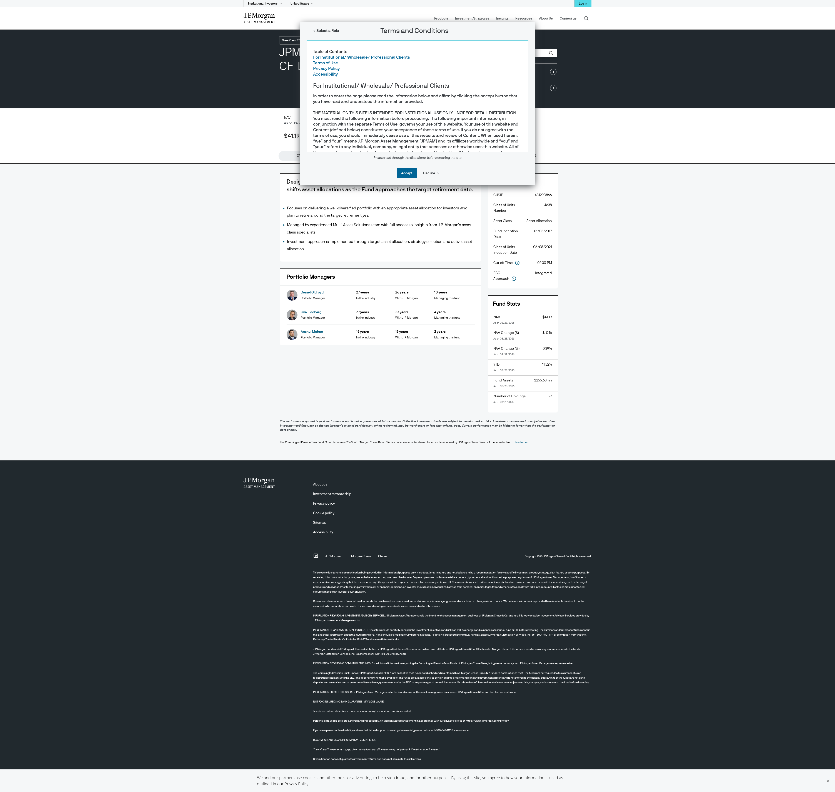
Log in (583, 3)
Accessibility (325, 74)
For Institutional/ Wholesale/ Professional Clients (361, 57)
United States (300, 3)
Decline (429, 173)
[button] (828, 780)
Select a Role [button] (327, 31)
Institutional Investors (262, 3)
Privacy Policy (296, 783)
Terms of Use (325, 63)
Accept (406, 173)
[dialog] (417, 396)
